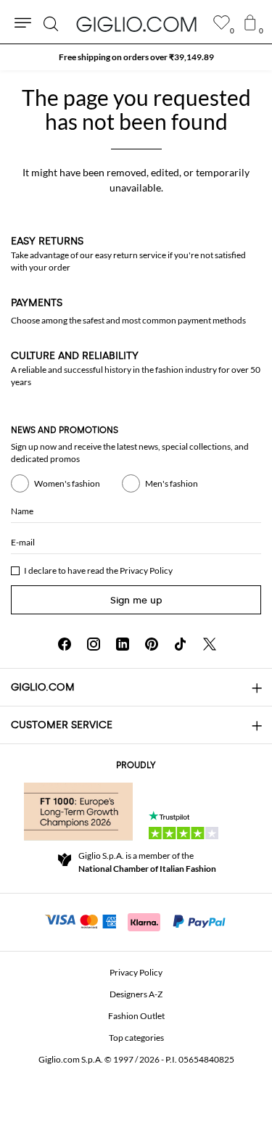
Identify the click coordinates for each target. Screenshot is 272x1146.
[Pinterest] (151, 644)
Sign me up (136, 600)
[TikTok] (180, 644)
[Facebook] (64, 644)
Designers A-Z (136, 994)
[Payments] (136, 920)
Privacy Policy (146, 570)
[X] (209, 644)
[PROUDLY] (78, 812)
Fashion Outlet (136, 1015)
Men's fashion (171, 483)
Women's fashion (67, 483)
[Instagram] (93, 644)
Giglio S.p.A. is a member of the (147, 862)
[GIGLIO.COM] (136, 24)
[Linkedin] (122, 644)
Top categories (136, 1037)
